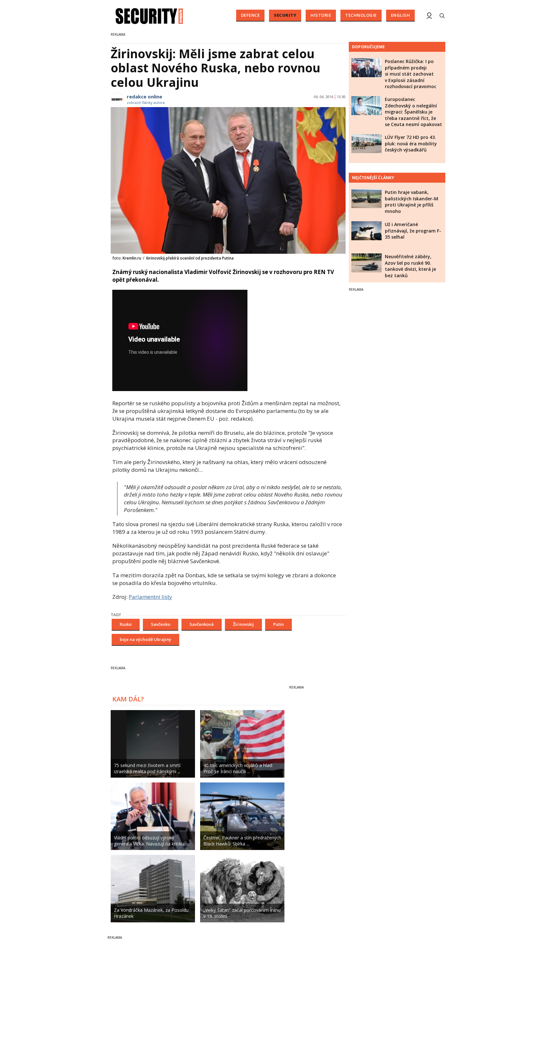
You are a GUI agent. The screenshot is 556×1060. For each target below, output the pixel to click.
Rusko (126, 624)
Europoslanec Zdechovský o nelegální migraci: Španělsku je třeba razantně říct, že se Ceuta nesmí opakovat (413, 111)
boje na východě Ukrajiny (145, 639)
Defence (250, 15)
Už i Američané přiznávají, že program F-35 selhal (413, 230)
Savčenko (160, 624)
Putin (278, 624)
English (400, 15)
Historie (320, 15)
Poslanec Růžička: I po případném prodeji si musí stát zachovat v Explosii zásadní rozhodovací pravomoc (410, 73)
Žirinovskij (243, 624)
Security (285, 15)
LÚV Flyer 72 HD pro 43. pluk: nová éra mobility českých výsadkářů (411, 143)
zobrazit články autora (146, 102)
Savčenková (202, 624)
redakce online (144, 96)
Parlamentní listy (150, 596)
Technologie (361, 15)
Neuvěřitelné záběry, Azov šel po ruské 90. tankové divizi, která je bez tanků (410, 266)
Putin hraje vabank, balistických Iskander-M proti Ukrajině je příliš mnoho (411, 201)
